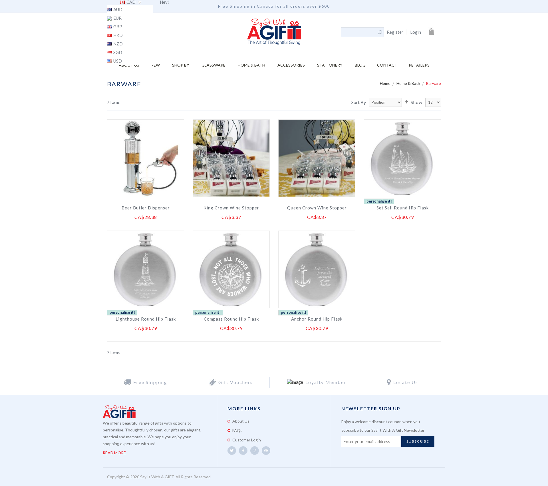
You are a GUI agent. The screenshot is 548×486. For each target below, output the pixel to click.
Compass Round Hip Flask (231, 318)
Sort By (358, 102)
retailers (419, 65)
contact (387, 65)
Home (385, 83)
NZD (117, 44)
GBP (117, 26)
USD (117, 61)
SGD (117, 52)
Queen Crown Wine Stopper (317, 207)
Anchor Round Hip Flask (316, 318)
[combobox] (359, 32)
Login (415, 32)
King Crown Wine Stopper (231, 207)
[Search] (380, 32)
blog (360, 65)
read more (114, 452)
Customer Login (246, 439)
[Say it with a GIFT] (274, 32)
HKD (117, 35)
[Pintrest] (266, 450)
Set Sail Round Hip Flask (402, 207)
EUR (117, 18)
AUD (117, 9)
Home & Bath (408, 83)
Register (395, 32)
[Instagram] (254, 450)
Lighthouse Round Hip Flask (146, 318)
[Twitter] (231, 450)
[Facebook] (243, 450)
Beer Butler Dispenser (146, 207)
